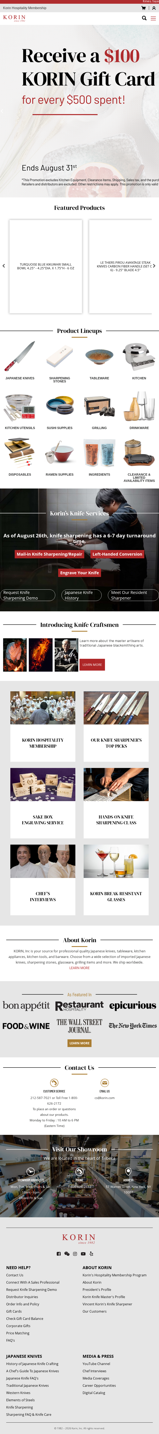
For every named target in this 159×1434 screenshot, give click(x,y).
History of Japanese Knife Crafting (32, 1363)
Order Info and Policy (22, 1304)
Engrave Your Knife (79, 573)
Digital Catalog (94, 1392)
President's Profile (97, 1289)
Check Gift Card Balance (24, 1318)
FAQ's (10, 1340)
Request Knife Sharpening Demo (20, 595)
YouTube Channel (96, 1363)
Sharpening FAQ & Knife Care (28, 1414)
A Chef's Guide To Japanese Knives (32, 1371)
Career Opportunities (99, 1385)
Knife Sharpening (19, 1407)
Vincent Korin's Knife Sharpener (107, 1304)
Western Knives (18, 1392)
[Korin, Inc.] (14, 18)
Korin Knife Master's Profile (104, 1297)
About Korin (92, 1282)
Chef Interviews (94, 1371)
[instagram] (75, 1253)
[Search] (144, 19)
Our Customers (95, 1311)
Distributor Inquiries (22, 1297)
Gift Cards (14, 1311)
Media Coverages (96, 1378)
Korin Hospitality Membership (24, 8)
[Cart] (143, 8)
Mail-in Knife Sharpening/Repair (49, 554)
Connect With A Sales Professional (32, 1282)
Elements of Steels (20, 1400)
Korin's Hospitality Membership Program (115, 1275)
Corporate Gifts (18, 1326)
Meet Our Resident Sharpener (129, 595)
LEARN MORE (92, 665)
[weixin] (67, 1253)
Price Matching (17, 1333)
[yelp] (91, 1253)
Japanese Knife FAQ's (22, 1378)
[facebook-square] (58, 1253)
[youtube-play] (83, 1253)
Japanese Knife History (79, 595)
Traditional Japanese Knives (27, 1385)
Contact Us (14, 1275)
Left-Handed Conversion (117, 554)
